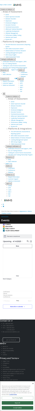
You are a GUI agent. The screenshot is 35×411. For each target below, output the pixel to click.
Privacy (5, 365)
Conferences (24, 74)
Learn (21, 85)
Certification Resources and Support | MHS (15, 61)
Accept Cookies (17, 408)
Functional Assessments (12, 27)
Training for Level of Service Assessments (14, 65)
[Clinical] (17, 293)
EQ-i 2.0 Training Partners (10, 63)
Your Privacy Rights (17, 398)
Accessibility (6, 367)
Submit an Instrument (9, 85)
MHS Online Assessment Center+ (14, 48)
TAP (21, 91)
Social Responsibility (8, 350)
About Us (5, 346)
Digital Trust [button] (14, 70)
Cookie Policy (13, 394)
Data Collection (7, 74)
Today (17, 300)
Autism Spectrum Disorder (12, 17)
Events (6, 216)
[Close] (33, 383)
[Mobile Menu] (4, 93)
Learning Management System (13, 53)
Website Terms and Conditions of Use (13, 371)
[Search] (15, 78)
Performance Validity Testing (13, 35)
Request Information (8, 81)
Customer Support (8, 83)
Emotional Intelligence (11, 23)
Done (17, 246)
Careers (5, 354)
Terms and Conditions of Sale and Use (13, 373)
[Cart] (16, 78)
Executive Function (10, 25)
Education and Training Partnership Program (15, 68)
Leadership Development (12, 31)
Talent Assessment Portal (12, 57)
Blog (4, 72)
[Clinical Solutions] (17, 295)
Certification (24, 72)
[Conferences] (17, 297)
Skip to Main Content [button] (6, 4)
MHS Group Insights (10, 55)
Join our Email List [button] (11, 340)
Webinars (23, 76)
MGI (21, 89)
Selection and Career (11, 37)
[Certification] (17, 292)
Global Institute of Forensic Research (15, 51)
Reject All (17, 403)
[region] (17, 396)
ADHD (7, 14)
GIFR (21, 83)
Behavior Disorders (10, 19)
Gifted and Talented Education (13, 29)
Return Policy (6, 377)
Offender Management (11, 33)
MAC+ (21, 87)
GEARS (22, 81)
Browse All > (8, 39)
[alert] (17, 236)
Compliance (6, 363)
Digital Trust (6, 361)
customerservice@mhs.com (12, 332)
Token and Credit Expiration (10, 380)
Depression (8, 21)
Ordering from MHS (8, 375)
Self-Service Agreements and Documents (14, 369)
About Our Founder (8, 348)
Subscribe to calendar (16, 306)
